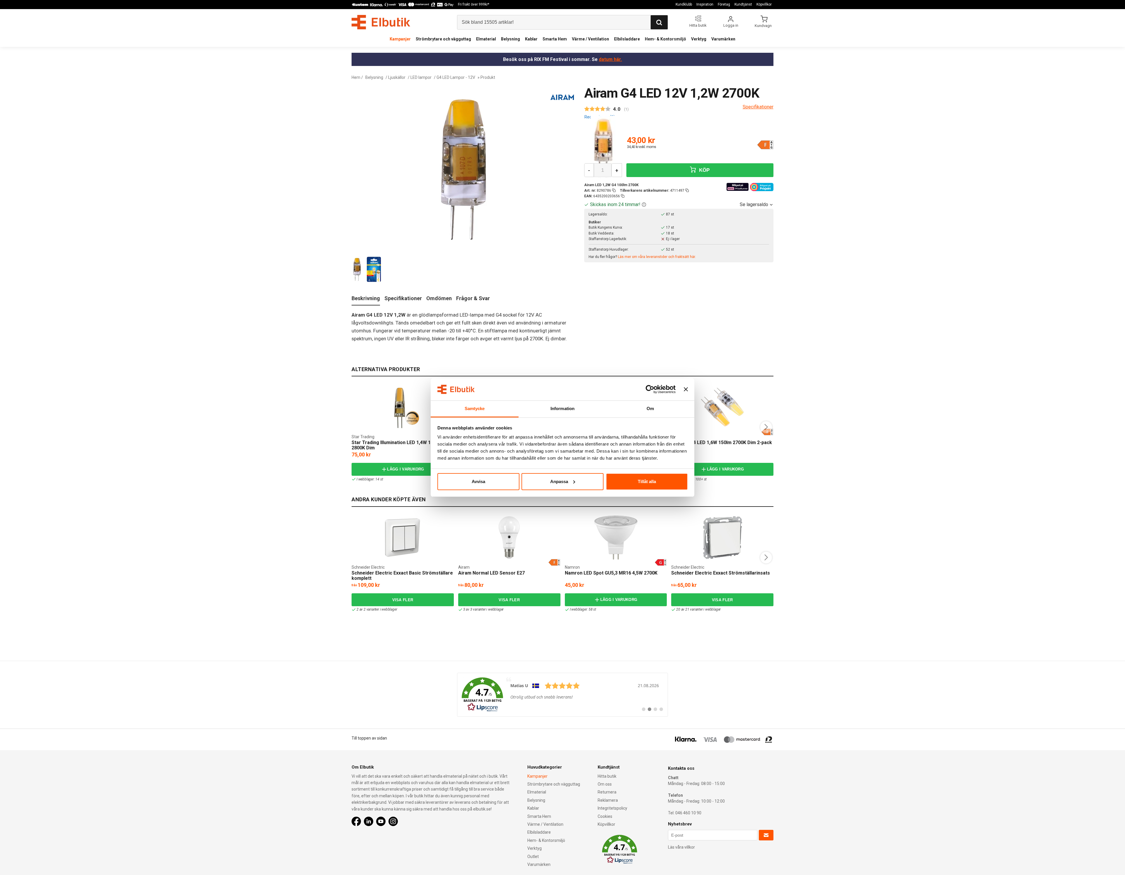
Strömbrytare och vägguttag (443, 39)
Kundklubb (684, 4)
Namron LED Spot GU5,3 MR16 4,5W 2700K (611, 573)
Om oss (605, 784)
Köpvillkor (764, 4)
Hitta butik (607, 776)
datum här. (610, 59)
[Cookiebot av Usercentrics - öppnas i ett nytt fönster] (650, 389)
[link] (562, 694)
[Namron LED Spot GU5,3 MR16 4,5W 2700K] (616, 538)
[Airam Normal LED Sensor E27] (509, 538)
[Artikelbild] (603, 147)
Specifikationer (403, 298)
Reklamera (608, 800)
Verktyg (698, 39)
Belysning (510, 39)
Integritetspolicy (612, 808)
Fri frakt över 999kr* (473, 4)
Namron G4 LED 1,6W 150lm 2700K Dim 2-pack (721, 442)
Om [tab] (650, 408)
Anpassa (559, 481)
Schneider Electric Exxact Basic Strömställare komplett (402, 575)
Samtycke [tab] (475, 408)
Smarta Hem (555, 39)
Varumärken (723, 39)
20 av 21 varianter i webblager (698, 609)
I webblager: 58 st (583, 609)
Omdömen (439, 298)
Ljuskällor (396, 77)
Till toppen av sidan (369, 738)
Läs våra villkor (681, 847)
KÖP (703, 170)
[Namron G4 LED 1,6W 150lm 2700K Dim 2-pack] (722, 407)
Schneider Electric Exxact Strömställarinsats (720, 573)
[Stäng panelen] (686, 389)
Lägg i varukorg (405, 469)
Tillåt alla (647, 481)
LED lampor (421, 77)
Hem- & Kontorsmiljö (665, 39)
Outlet (533, 856)
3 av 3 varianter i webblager (483, 609)
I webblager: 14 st (370, 479)
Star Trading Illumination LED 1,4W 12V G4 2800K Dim (397, 445)
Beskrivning (366, 298)
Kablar (531, 39)
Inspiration (704, 4)
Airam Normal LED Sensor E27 (491, 573)
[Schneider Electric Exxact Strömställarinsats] (722, 538)
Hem (356, 77)
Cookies (605, 816)
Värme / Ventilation (590, 39)
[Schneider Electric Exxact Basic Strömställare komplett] (403, 538)
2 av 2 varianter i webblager (377, 609)
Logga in (730, 25)
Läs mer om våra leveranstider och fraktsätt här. (657, 257)
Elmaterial (486, 39)
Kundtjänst (743, 4)
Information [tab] (562, 408)
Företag (724, 4)
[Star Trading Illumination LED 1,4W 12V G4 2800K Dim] (403, 407)
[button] (644, 204)
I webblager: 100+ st (691, 479)
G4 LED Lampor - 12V (456, 77)
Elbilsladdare (627, 39)
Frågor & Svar (473, 298)
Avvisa (478, 481)
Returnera (607, 792)
